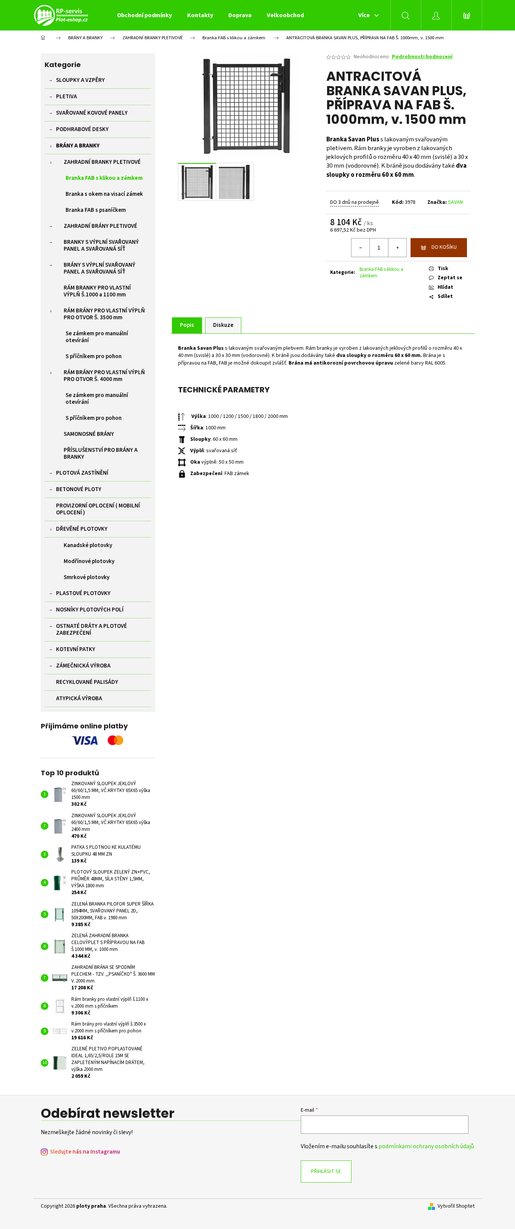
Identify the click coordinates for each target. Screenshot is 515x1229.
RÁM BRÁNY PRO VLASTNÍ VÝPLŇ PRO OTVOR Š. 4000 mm (104, 375)
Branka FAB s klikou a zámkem (104, 178)
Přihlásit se (326, 1171)
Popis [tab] (187, 325)
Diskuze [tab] (223, 325)
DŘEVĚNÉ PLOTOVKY (81, 529)
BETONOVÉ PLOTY (78, 489)
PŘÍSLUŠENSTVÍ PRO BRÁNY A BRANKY (101, 453)
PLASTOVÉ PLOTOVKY (83, 593)
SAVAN (455, 202)
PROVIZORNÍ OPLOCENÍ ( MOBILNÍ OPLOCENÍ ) (98, 509)
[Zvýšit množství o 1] (397, 247)
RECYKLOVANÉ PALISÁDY (87, 682)
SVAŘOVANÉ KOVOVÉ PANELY (92, 113)
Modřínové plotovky (89, 561)
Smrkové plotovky (86, 577)
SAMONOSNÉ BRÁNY (89, 434)
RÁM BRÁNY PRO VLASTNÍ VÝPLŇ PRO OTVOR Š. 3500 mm (104, 314)
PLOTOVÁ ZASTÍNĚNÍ (82, 473)
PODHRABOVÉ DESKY (82, 129)
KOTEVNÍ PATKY (75, 649)
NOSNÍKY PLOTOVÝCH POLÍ (90, 610)
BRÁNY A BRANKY (77, 146)
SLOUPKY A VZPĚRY (80, 80)
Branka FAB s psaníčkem (96, 210)
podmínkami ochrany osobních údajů (426, 1146)
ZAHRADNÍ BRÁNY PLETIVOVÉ (100, 226)
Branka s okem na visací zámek (104, 194)
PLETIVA (66, 97)
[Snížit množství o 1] (360, 247)
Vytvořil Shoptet (456, 1206)
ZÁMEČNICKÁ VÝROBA (83, 666)
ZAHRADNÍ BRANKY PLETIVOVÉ (102, 162)
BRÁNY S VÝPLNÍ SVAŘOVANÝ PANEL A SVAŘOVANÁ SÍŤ (99, 268)
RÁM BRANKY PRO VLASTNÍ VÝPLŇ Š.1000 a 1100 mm (97, 291)
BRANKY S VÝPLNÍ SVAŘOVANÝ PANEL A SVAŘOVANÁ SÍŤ (101, 245)
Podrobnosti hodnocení (422, 57)
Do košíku (444, 247)
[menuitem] (144, 15)
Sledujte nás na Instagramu (85, 1152)
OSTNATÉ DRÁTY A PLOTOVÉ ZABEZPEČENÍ (91, 629)
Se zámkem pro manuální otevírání (97, 337)
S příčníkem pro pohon (94, 356)
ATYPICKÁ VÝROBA (79, 699)
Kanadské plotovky (88, 545)
